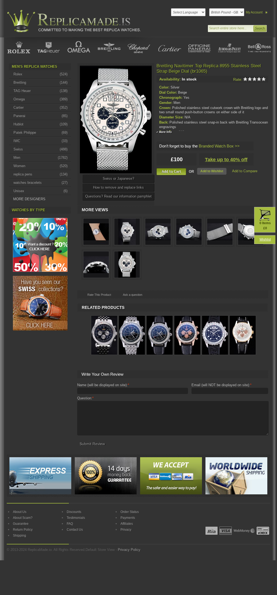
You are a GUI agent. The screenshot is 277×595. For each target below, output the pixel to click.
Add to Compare (244, 171)
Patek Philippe (40, 133)
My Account (254, 12)
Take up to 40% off (226, 159)
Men (40, 158)
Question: (85, 398)
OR (191, 172)
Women (40, 166)
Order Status (129, 512)
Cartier (40, 107)
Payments (127, 518)
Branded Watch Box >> (219, 146)
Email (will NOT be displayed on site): (221, 385)
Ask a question (132, 294)
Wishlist (265, 239)
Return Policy (23, 529)
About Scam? (23, 518)
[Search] (259, 28)
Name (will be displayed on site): (103, 385)
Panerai (40, 116)
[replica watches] (72, 21)
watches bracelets (40, 183)
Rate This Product (99, 294)
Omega (40, 99)
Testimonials (76, 518)
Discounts (74, 512)
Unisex (40, 191)
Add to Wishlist (211, 171)
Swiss (40, 149)
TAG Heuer (40, 91)
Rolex (40, 74)
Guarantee (21, 524)
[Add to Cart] (171, 171)
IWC (40, 141)
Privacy (125, 529)
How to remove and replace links (118, 187)
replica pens (40, 174)
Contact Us (75, 529)
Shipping (19, 535)
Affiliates (126, 524)
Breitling (40, 82)
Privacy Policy (129, 550)
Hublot (40, 124)
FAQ (70, 524)
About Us (19, 512)
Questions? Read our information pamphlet (118, 196)
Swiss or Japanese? (118, 179)
